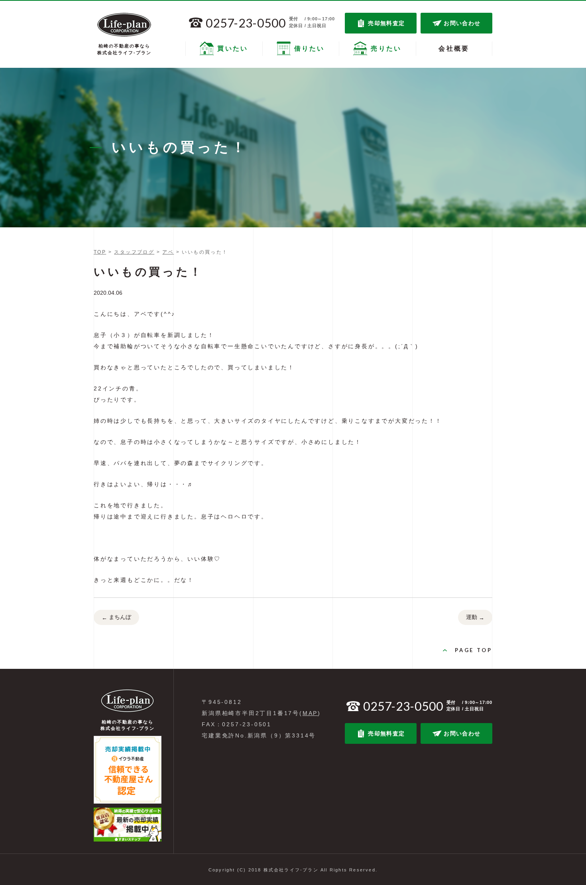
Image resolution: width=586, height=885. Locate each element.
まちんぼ (116, 617)
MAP (310, 713)
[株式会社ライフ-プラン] (124, 25)
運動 (475, 617)
